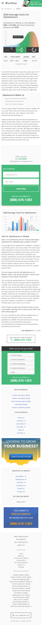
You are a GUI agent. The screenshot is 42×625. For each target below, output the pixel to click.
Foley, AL (21, 430)
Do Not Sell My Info (21, 563)
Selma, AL (21, 418)
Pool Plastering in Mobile (21, 597)
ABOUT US (21, 545)
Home (21, 554)
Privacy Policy (21, 560)
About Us (21, 556)
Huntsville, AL (21, 427)
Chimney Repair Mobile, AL (21, 586)
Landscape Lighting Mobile (21, 579)
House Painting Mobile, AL (21, 604)
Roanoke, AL (21, 421)
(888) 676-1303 (21, 199)
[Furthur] (11, 3)
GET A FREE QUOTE (21, 542)
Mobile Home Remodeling (21, 591)
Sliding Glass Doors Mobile (21, 595)
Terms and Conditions (21, 558)
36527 (23, 502)
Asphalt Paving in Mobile (21, 575)
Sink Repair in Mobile (21, 593)
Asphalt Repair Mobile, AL (21, 602)
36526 (19, 502)
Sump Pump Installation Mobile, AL (21, 582)
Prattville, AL (21, 433)
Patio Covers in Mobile (21, 600)
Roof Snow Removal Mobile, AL (21, 606)
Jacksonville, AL (21, 424)
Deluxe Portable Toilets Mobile (21, 577)
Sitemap (21, 567)
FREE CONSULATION (21, 537)
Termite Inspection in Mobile (21, 584)
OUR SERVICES (21, 539)
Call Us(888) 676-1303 (22, 615)
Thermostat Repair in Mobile (21, 588)
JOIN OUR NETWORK (21, 457)
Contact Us (21, 565)
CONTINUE (21, 189)
